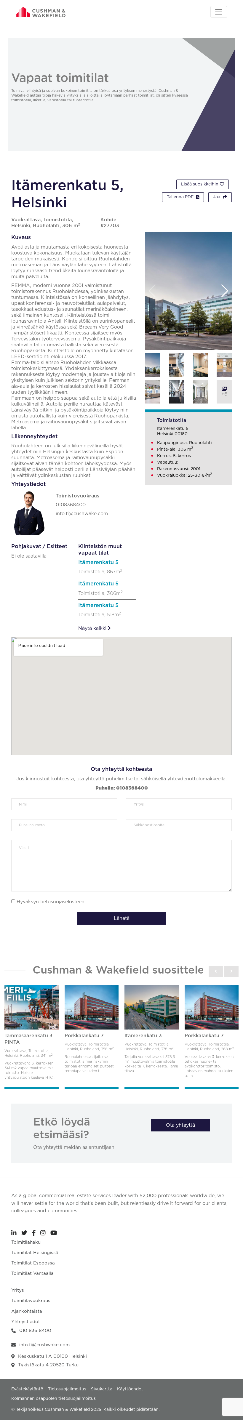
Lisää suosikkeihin (199, 184)
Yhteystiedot (25, 1322)
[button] (225, 290)
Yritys (17, 1290)
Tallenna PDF (181, 197)
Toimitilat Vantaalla (32, 1273)
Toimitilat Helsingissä (34, 1253)
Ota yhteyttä (180, 1125)
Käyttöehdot (130, 1389)
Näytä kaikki (93, 628)
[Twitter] (24, 1233)
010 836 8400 (35, 1330)
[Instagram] (43, 1233)
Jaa (217, 197)
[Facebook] (34, 1233)
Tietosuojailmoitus (67, 1389)
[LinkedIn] (14, 1233)
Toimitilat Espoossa (33, 1263)
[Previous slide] (216, 971)
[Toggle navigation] (218, 12)
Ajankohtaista (26, 1311)
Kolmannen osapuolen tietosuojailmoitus (53, 1399)
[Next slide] (231, 971)
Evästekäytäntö (27, 1389)
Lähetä (122, 918)
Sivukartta (101, 1389)
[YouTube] (53, 1233)
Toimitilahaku (26, 1242)
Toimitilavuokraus (30, 1301)
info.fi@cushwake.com (44, 1345)
